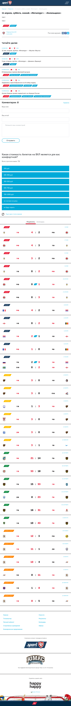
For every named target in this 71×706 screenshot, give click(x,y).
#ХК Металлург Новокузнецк (29, 75)
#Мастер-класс (15, 75)
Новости (41, 615)
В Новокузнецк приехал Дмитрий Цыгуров (16, 72)
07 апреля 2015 (5, 69)
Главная (5, 615)
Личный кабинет (8, 622)
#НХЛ (34, 85)
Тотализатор (7, 618)
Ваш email (5, 115)
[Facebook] (65, 33)
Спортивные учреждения (11, 626)
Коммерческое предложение (12, 629)
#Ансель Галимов (27, 96)
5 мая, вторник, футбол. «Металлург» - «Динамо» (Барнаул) (21, 61)
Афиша (41, 626)
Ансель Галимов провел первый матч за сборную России (20, 93)
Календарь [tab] (40, 222)
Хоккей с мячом (9, 530)
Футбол (6, 53)
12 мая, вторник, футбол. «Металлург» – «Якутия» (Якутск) (21, 50)
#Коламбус (28, 85)
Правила (66, 103)
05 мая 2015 (5, 59)
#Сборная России (15, 96)
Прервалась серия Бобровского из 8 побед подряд (19, 83)
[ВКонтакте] (63, 33)
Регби (6, 453)
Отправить (10, 140)
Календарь (42, 622)
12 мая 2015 (4, 48)
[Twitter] (68, 33)
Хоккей (6, 25)
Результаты (42, 618)
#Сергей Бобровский (16, 85)
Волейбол (7, 375)
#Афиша (13, 25)
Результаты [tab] (31, 222)
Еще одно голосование (14, 214)
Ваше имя (5, 107)
